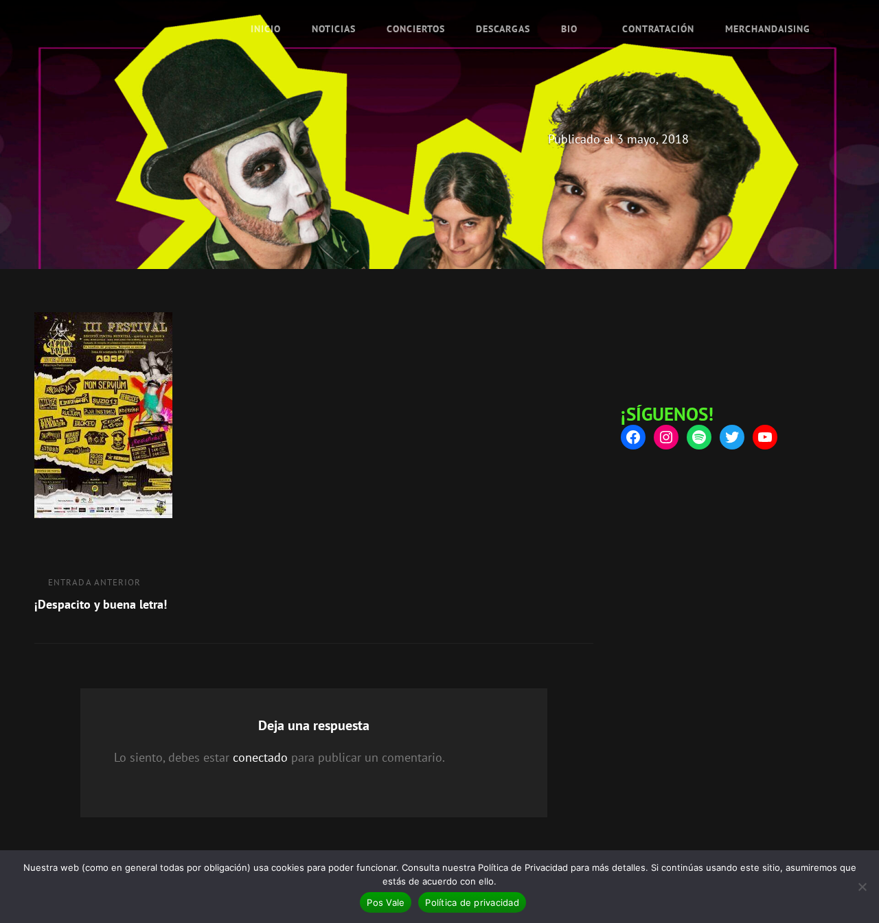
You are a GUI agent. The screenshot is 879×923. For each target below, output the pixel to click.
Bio (569, 29)
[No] (862, 886)
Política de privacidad (472, 902)
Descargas (503, 29)
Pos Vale (385, 902)
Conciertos (416, 29)
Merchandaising (767, 29)
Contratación (658, 29)
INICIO (266, 29)
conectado (260, 757)
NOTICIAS (334, 29)
